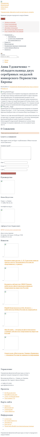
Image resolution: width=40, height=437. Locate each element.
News (6, 62)
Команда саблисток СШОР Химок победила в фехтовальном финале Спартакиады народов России (18, 286)
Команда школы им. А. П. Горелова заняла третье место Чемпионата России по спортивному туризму (21, 262)
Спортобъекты (9, 411)
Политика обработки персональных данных (19, 426)
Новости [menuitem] (7, 42)
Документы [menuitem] (12, 37)
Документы (8, 422)
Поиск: (3, 55)
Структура (7, 419)
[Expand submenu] (13, 35)
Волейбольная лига (10, 395)
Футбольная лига (10, 393)
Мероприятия (8, 408)
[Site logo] (5, 9)
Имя (2, 162)
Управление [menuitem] (8, 35)
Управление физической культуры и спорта (17, 12)
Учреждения (8, 409)
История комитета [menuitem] (14, 40)
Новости (5, 88)
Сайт (2, 170)
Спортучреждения (10, 26)
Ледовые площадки (11, 28)
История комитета (10, 421)
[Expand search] (1, 53)
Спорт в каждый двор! (11, 396)
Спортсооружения (10, 24)
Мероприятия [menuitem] (8, 44)
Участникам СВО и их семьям (13, 31)
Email (3, 166)
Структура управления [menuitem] (15, 38)
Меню (2, 19)
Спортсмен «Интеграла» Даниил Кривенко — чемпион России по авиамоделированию (21, 354)
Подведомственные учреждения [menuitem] (15, 46)
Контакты (7, 424)
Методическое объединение (13, 30)
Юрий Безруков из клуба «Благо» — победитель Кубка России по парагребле (20, 309)
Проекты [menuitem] (7, 49)
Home (6, 60)
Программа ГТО (9, 398)
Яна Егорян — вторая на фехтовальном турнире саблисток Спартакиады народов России (21, 331)
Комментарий (6, 146)
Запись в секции (9, 22)
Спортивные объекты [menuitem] (11, 48)
